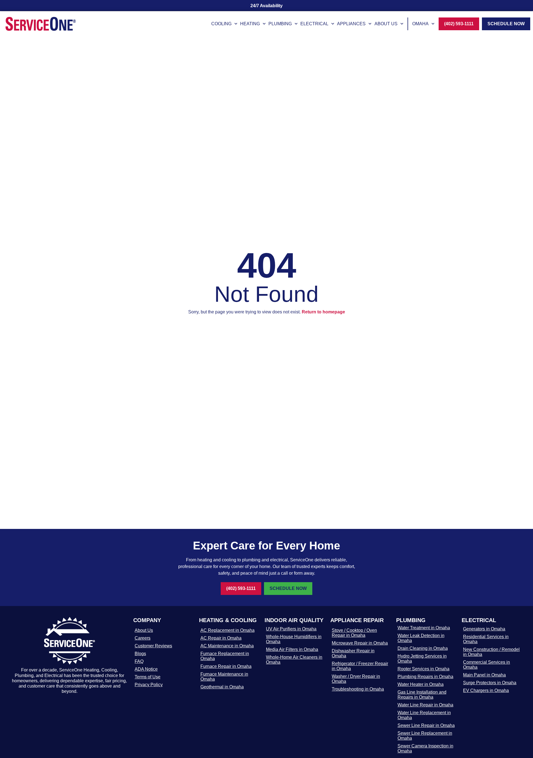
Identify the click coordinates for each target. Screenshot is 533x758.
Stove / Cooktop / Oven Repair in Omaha (354, 633)
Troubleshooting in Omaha (358, 689)
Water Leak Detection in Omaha (421, 638)
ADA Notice (146, 669)
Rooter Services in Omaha (423, 668)
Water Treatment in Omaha (424, 627)
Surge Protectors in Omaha (489, 682)
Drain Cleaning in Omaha (423, 648)
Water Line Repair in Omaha (425, 705)
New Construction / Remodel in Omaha (491, 652)
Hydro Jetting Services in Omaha (422, 658)
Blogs (140, 653)
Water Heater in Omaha (421, 684)
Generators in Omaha (484, 629)
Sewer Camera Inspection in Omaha (425, 748)
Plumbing (280, 23)
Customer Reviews (153, 645)
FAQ (139, 661)
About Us (386, 23)
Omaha (420, 23)
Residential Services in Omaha (486, 639)
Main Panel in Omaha (484, 675)
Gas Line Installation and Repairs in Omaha (422, 694)
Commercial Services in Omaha (486, 665)
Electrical (314, 23)
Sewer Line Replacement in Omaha (425, 736)
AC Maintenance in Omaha (227, 645)
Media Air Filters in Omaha (292, 649)
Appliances (351, 23)
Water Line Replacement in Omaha (424, 715)
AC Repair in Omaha (221, 638)
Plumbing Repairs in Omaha (425, 676)
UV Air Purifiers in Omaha (291, 629)
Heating (250, 23)
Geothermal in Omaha (222, 687)
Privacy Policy (149, 684)
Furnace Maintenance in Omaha (224, 676)
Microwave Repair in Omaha (360, 643)
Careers (142, 638)
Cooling (221, 23)
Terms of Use (147, 677)
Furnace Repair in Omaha (226, 666)
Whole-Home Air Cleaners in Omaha (294, 660)
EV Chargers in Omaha (486, 690)
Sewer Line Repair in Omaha (426, 725)
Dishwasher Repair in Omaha (353, 653)
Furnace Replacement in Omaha (224, 656)
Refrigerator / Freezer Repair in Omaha (360, 666)
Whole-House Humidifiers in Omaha (293, 639)
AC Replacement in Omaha (227, 630)
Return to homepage (323, 312)
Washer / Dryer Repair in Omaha (356, 679)
